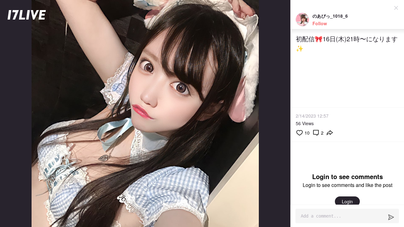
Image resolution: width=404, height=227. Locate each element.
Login (347, 201)
